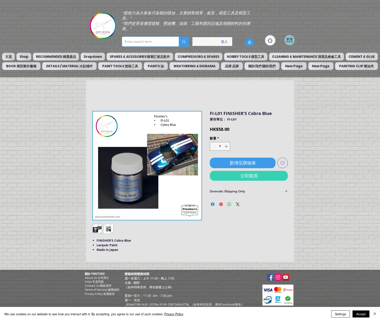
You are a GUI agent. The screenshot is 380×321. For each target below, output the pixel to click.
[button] (249, 40)
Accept (361, 314)
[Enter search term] (184, 41)
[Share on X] (237, 204)
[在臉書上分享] (212, 204)
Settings (340, 314)
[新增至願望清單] (282, 163)
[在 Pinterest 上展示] (221, 204)
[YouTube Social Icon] (285, 277)
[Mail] (289, 40)
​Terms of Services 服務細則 (102, 290)
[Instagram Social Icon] (278, 277)
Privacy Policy (173, 314)
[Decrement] (213, 146)
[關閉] (374, 313)
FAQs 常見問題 (94, 282)
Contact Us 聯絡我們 (98, 286)
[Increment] (227, 146)
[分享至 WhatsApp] (229, 204)
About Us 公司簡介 (97, 278)
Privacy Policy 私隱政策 (100, 294)
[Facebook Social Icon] (270, 277)
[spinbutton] (220, 146)
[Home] (270, 40)
